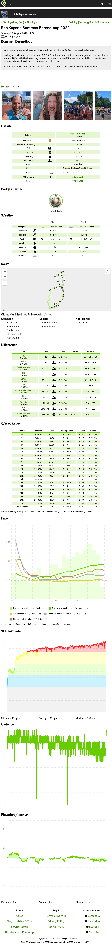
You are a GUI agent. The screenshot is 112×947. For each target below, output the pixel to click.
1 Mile (23, 361)
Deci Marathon (23, 367)
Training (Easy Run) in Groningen (20, 22)
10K (23, 385)
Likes (5, 80)
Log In (108, 4)
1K (23, 356)
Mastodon (94, 921)
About (19, 915)
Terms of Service (56, 915)
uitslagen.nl (77, 177)
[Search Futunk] (10, 4)
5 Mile (23, 379)
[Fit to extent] (4, 283)
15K (23, 396)
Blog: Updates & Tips (19, 921)
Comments (12, 78)
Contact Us (94, 915)
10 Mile (23, 402)
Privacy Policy (56, 921)
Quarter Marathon (23, 390)
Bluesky (94, 926)
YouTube (94, 932)
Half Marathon (77, 133)
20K (23, 408)
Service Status (19, 926)
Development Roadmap (19, 932)
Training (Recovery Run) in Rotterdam (89, 22)
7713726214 (77, 181)
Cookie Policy (56, 926)
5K (23, 373)
